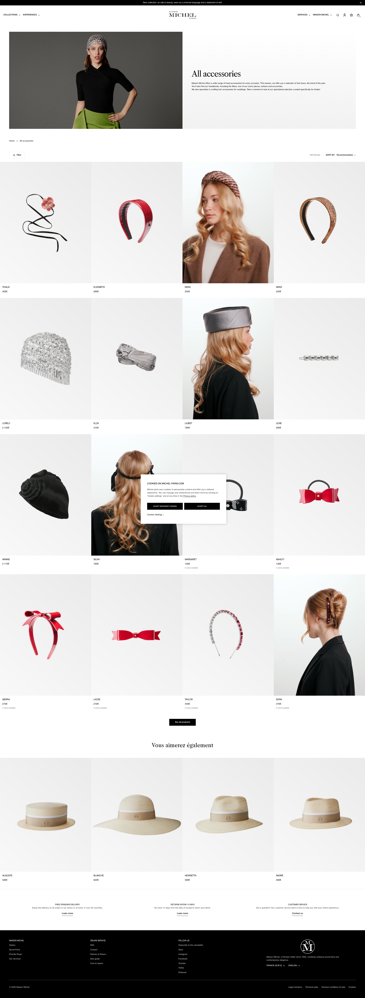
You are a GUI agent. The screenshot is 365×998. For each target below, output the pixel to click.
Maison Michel (23, 987)
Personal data (312, 987)
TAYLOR (189, 700)
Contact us (297, 913)
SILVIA (97, 560)
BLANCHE (99, 876)
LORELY (6, 423)
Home (12, 141)
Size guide (95, 959)
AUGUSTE (7, 876)
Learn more (67, 913)
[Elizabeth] (136, 222)
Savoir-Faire (14, 950)
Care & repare (96, 963)
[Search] (338, 15)
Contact (93, 950)
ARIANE (6, 560)
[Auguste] (45, 815)
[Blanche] (136, 815)
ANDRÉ (279, 876)
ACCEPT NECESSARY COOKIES (165, 506)
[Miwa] (228, 222)
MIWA (187, 287)
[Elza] (136, 358)
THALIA (5, 287)
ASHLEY (280, 560)
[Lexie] (319, 358)
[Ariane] (45, 495)
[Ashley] (319, 495)
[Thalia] (45, 222)
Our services (15, 959)
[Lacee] (136, 635)
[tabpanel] (182, 820)
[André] (319, 815)
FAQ (92, 945)
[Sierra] (45, 635)
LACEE (97, 700)
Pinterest (182, 973)
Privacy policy (189, 496)
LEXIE (279, 423)
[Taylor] (228, 635)
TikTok (181, 968)
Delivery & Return (98, 954)
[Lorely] (45, 358)
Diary (180, 950)
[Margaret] (228, 495)
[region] (183, 499)
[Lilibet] (228, 358)
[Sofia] (319, 635)
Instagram (182, 954)
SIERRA (6, 700)
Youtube (182, 963)
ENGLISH (292, 966)
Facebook (182, 959)
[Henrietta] (228, 815)
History (12, 945)
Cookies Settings (154, 515)
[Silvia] (136, 495)
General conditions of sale (333, 987)
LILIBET (188, 423)
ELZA (96, 423)
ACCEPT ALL (202, 506)
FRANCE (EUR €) (274, 966)
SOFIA (279, 700)
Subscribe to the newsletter (190, 945)
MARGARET (190, 560)
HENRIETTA (190, 876)
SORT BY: (330, 155)
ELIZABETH (99, 287)
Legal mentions (295, 987)
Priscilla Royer (15, 954)
